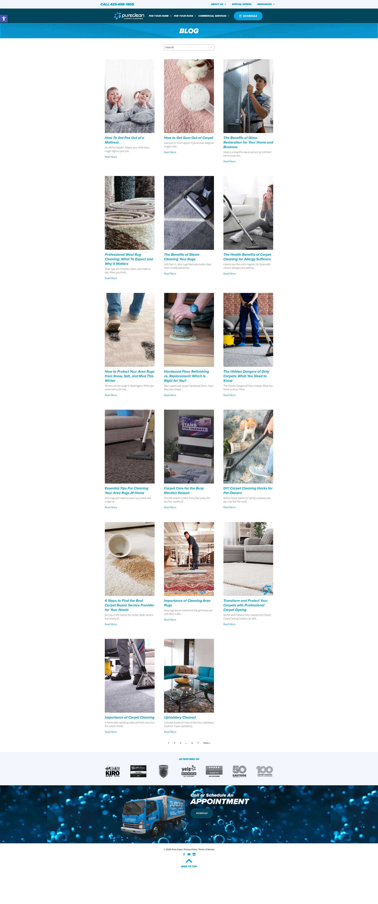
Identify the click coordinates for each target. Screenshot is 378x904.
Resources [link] (264, 4)
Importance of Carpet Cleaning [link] (129, 717)
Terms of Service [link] (206, 849)
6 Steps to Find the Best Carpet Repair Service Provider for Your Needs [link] (129, 605)
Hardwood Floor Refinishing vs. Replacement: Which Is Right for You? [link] (186, 376)
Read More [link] (111, 156)
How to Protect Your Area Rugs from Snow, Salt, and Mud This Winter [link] (129, 376)
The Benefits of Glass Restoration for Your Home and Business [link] (248, 142)
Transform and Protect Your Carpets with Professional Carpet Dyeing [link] (245, 605)
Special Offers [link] (241, 4)
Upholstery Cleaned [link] (180, 717)
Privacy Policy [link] (190, 849)
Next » (206, 743)
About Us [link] (217, 4)
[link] (4, 18)
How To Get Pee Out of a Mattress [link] (124, 140)
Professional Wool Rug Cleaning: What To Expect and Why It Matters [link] (129, 259)
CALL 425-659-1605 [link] (117, 4)
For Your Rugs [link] (183, 16)
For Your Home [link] (159, 16)
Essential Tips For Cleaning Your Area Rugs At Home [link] (126, 490)
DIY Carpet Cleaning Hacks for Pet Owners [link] (248, 490)
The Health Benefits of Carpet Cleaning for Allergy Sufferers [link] (247, 257)
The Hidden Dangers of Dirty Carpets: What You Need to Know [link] (246, 376)
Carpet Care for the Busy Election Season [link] (184, 490)
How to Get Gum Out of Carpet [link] (188, 137)
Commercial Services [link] (212, 16)
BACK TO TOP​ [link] (189, 866)
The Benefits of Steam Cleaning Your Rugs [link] (181, 257)
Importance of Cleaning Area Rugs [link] (187, 603)
